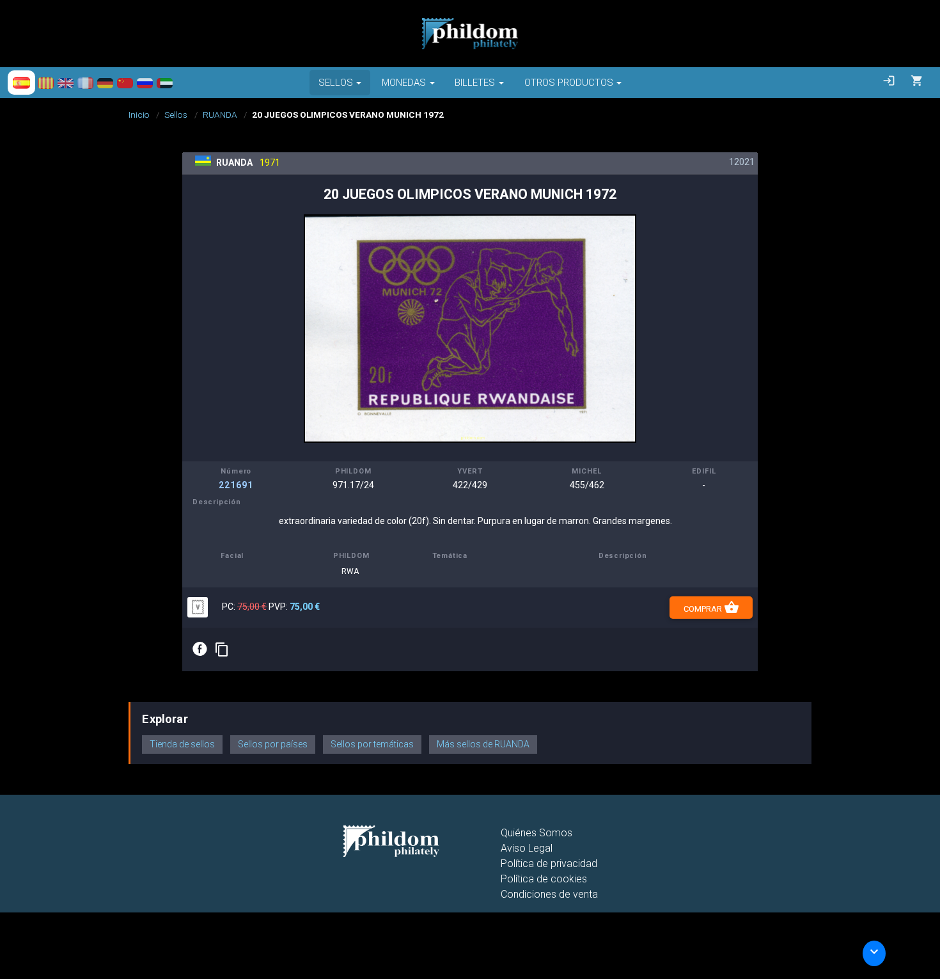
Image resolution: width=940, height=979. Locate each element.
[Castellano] (21, 82)
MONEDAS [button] (404, 82)
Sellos (175, 114)
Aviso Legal (526, 848)
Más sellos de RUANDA (483, 744)
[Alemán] (105, 82)
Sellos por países (273, 744)
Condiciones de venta (549, 894)
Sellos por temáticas (372, 744)
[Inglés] (65, 82)
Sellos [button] (335, 82)
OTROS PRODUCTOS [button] (568, 82)
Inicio (139, 114)
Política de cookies (544, 879)
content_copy (222, 649)
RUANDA (220, 114)
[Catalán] (45, 82)
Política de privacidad (549, 863)
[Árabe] (164, 82)
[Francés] (85, 82)
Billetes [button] (475, 82)
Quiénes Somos (536, 833)
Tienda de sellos (182, 744)
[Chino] (125, 82)
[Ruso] (145, 82)
